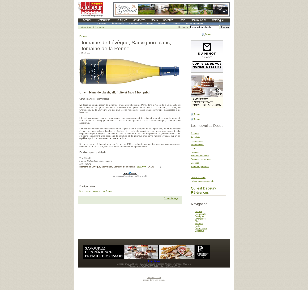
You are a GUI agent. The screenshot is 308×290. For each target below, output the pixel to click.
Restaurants (103, 20)
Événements (118, 23)
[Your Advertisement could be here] (206, 34)
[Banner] (90, 16)
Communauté (198, 20)
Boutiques (121, 20)
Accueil (87, 20)
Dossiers (175, 23)
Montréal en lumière (200, 155)
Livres (150, 23)
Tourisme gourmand (194, 23)
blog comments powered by (95, 191)
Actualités (102, 23)
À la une (195, 133)
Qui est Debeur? (203, 188)
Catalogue (218, 20)
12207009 (141, 167)
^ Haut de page (171, 198)
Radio (182, 20)
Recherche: (184, 27)
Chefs (154, 20)
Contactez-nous (198, 177)
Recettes (168, 20)
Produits (162, 23)
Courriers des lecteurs (201, 159)
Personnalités (135, 23)
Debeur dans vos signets (202, 181)
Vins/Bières (139, 20)
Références (200, 192)
